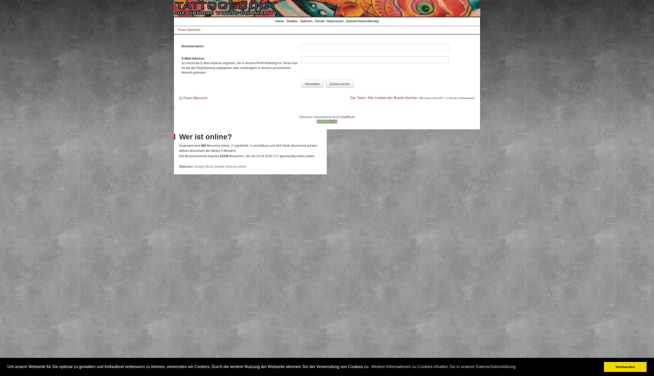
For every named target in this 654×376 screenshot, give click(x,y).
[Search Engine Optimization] (327, 122)
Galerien (306, 21)
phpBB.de (348, 117)
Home (279, 21)
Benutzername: (193, 46)
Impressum (335, 21)
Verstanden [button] (625, 367)
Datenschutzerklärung (362, 21)
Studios (292, 21)
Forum (319, 21)
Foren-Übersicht (189, 30)
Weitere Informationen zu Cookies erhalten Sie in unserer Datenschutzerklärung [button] (443, 366)
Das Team (357, 98)
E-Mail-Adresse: (193, 58)
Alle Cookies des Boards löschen (392, 98)
